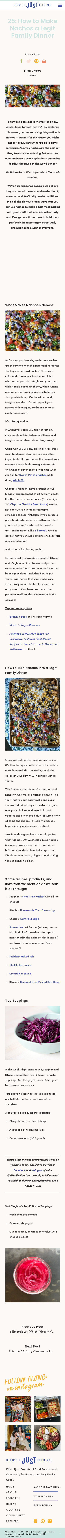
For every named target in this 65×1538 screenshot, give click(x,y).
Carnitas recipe (29, 919)
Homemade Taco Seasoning (37, 910)
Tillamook (41, 530)
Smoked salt (17, 927)
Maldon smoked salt (22, 956)
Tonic (28, 1534)
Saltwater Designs (13, 1536)
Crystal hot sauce (20, 973)
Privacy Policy (39, 1532)
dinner (32, 75)
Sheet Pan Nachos (33, 896)
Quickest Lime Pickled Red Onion (40, 982)
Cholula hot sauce (20, 965)
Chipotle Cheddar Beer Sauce (28, 504)
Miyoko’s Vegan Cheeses (24, 625)
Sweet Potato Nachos (33, 475)
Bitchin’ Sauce (18, 617)
